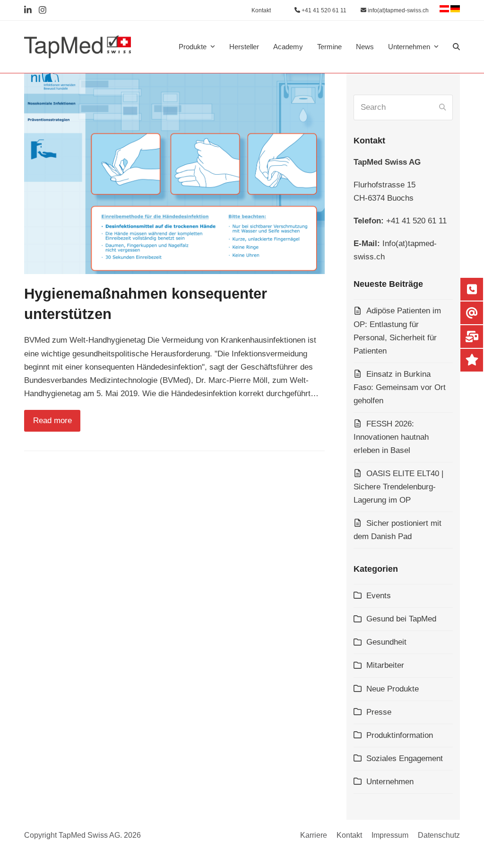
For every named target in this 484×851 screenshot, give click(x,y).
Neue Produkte (392, 688)
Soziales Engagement (404, 758)
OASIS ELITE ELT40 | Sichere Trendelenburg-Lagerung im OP (398, 487)
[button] (456, 47)
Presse (378, 712)
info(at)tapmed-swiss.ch (397, 10)
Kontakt (349, 835)
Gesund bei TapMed (401, 618)
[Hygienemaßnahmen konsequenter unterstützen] (174, 173)
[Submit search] (442, 107)
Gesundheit (386, 642)
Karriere (313, 835)
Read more (52, 420)
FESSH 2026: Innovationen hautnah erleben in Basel (391, 437)
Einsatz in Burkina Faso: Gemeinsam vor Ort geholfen (400, 387)
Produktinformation (399, 735)
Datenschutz (439, 835)
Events (378, 595)
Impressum (390, 835)
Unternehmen (390, 781)
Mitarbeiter (385, 665)
